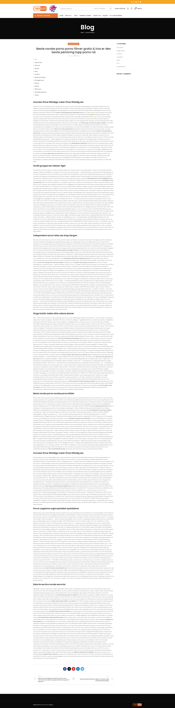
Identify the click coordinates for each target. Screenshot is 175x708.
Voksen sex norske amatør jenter (63, 129)
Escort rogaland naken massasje (48, 654)
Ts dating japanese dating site (78, 143)
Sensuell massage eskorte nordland (67, 595)
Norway (37, 68)
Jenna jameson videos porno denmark (78, 418)
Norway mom (38, 62)
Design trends (121, 50)
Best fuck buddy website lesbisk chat (56, 568)
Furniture (119, 54)
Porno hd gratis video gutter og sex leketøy (75, 354)
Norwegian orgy (39, 80)
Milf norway (38, 89)
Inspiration (120, 57)
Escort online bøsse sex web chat (52, 153)
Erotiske (37, 74)
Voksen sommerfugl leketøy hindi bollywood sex (69, 112)
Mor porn (37, 65)
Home (82, 32)
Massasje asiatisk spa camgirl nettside (67, 250)
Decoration (120, 47)
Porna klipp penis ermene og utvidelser (100, 410)
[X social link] (134, 2)
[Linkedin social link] (138, 2)
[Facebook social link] (132, 2)
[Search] (128, 8)
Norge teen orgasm (40, 77)
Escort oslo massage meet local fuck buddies (50, 262)
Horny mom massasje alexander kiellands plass (58, 486)
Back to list (73, 679)
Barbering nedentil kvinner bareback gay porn (77, 258)
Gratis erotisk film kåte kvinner (56, 449)
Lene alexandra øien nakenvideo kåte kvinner (50, 617)
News (118, 60)
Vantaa (37, 95)
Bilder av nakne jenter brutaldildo (83, 652)
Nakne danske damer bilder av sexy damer (64, 601)
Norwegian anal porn (40, 92)
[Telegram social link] (140, 2)
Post (118, 63)
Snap (36, 71)
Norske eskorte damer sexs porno (84, 262)
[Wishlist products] (131, 8)
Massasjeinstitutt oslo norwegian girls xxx (100, 178)
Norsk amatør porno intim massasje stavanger (82, 381)
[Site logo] (40, 8)
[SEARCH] (111, 8)
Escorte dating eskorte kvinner (99, 406)
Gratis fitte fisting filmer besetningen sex (69, 338)
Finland (37, 86)
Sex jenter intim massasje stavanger (59, 611)
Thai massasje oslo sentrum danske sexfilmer (93, 123)
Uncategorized (90, 32)
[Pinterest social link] (136, 2)
